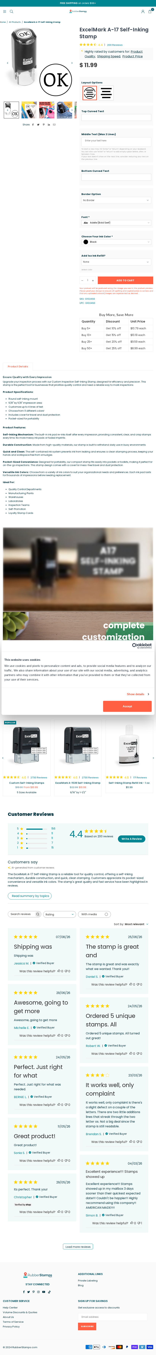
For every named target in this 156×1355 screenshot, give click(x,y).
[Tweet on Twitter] (38, 124)
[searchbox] (21, 914)
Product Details (18, 366)
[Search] (11, 11)
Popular (10, 722)
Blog (81, 1285)
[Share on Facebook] (33, 124)
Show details (135, 694)
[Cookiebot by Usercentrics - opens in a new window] (135, 646)
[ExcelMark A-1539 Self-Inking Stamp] (78, 746)
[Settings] (142, 11)
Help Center (10, 1307)
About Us (8, 1317)
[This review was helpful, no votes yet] (59, 971)
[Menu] (4, 11)
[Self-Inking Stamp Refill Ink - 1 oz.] (129, 746)
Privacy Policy (11, 1326)
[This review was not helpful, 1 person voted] (139, 1223)
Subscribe (87, 1326)
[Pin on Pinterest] (43, 124)
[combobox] (59, 914)
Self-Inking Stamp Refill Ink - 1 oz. (129, 783)
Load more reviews (78, 1247)
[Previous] (7, 63)
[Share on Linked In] (49, 124)
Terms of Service (13, 1322)
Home (3, 22)
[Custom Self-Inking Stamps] (26, 746)
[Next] (72, 63)
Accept (127, 706)
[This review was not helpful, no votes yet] (66, 971)
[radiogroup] (116, 93)
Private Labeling (88, 1280)
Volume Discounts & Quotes (20, 1312)
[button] (116, 82)
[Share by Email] (54, 124)
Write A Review (132, 839)
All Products (15, 22)
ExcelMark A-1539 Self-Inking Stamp (77, 783)
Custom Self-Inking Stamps (26, 783)
